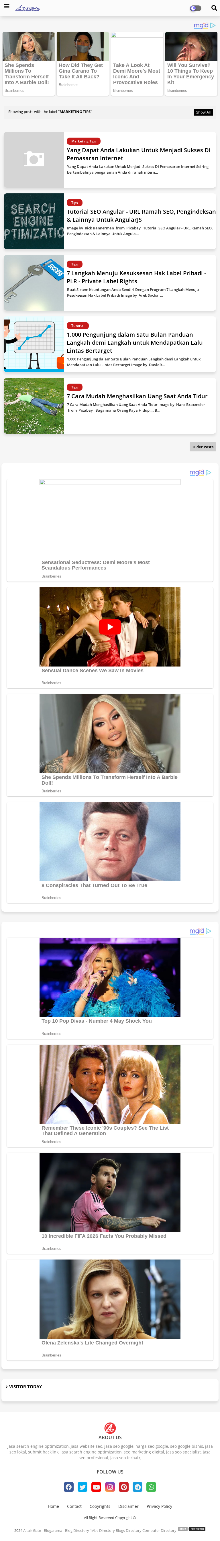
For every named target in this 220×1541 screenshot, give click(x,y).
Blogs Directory (129, 1530)
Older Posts (202, 446)
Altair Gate (32, 1530)
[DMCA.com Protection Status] (191, 1530)
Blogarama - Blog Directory (66, 1530)
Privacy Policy (159, 1506)
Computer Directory (159, 1530)
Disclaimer (128, 1506)
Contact (74, 1506)
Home (53, 1506)
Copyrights (100, 1506)
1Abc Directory (102, 1530)
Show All (203, 112)
